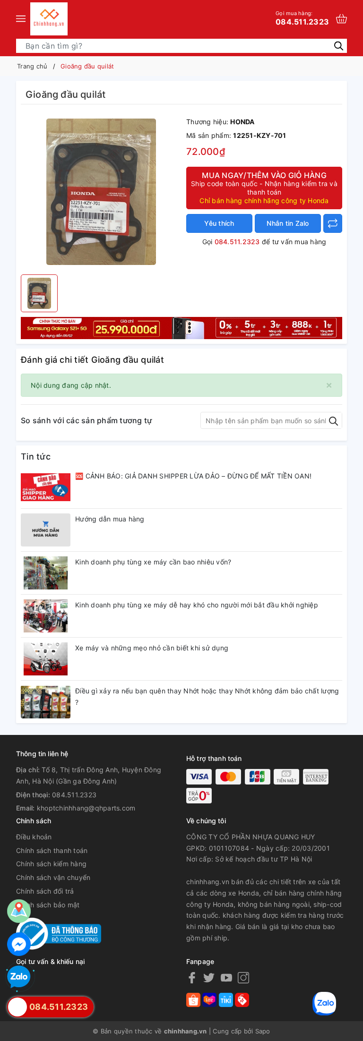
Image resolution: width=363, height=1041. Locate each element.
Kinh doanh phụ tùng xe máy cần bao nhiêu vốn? (153, 562)
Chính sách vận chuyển (53, 877)
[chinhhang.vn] (49, 18)
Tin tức (36, 456)
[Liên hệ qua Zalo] (19, 977)
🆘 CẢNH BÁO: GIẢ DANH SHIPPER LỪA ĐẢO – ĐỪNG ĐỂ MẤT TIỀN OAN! (193, 476)
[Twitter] (209, 977)
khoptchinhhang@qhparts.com (86, 808)
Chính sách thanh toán (51, 850)
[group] (101, 192)
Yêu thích (219, 223)
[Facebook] (192, 977)
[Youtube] (226, 977)
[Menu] (21, 18)
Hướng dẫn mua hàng (110, 519)
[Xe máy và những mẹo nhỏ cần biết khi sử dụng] (45, 658)
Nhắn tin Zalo (288, 223)
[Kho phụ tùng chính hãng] (181, 327)
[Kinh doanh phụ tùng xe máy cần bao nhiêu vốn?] (45, 572)
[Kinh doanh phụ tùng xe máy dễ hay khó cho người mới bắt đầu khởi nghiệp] (45, 615)
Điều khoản (34, 837)
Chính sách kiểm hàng (51, 864)
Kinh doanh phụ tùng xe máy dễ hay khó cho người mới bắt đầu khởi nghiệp (196, 605)
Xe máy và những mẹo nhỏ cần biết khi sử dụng (151, 648)
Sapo (262, 1031)
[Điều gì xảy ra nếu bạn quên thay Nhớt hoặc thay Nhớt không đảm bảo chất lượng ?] (45, 701)
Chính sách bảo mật (48, 905)
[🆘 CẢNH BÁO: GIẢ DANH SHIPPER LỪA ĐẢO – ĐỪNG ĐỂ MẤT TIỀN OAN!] (45, 486)
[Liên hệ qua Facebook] (19, 944)
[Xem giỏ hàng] (341, 18)
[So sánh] (332, 223)
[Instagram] (243, 977)
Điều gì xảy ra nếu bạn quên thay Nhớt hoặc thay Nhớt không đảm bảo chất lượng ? (207, 696)
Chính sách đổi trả (45, 891)
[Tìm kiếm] (339, 45)
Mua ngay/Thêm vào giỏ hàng (264, 188)
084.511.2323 (302, 18)
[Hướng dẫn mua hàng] (45, 529)
